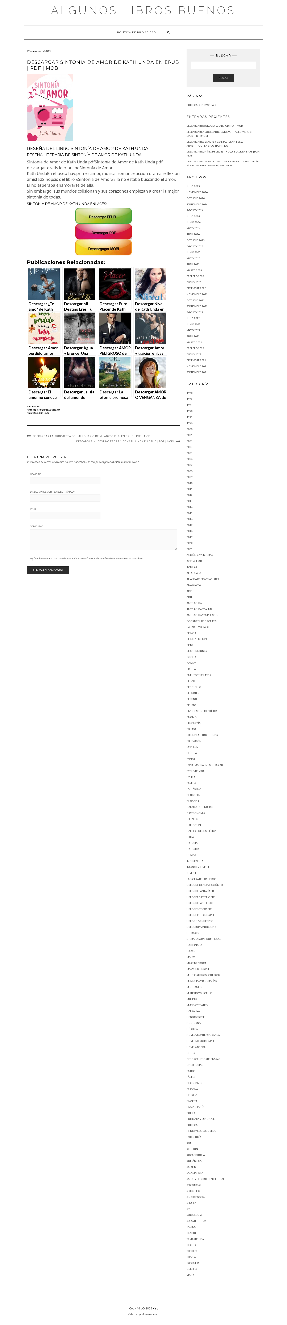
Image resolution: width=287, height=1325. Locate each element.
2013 (189, 500)
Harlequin (194, 825)
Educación (194, 741)
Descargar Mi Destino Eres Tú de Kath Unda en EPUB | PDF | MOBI (125, 441)
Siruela (191, 1202)
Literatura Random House (204, 938)
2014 (189, 507)
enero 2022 (194, 354)
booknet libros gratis (201, 621)
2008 (189, 471)
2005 (189, 453)
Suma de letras (196, 1220)
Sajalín (191, 1167)
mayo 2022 (193, 330)
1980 (189, 392)
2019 (189, 537)
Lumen (191, 951)
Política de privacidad (136, 32)
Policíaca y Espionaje (201, 1118)
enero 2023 (194, 282)
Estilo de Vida (195, 771)
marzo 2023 (194, 270)
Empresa (192, 746)
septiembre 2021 (197, 372)
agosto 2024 (195, 210)
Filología (193, 795)
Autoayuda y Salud (199, 609)
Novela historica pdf (201, 1040)
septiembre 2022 (197, 306)
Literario (193, 933)
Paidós (191, 1071)
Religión (192, 1148)
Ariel (190, 591)
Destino (192, 699)
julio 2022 (193, 318)
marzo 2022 (194, 342)
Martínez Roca (196, 963)
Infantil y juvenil (198, 867)
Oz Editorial (195, 1064)
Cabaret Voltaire (198, 626)
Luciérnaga (194, 944)
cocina (191, 657)
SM (188, 1209)
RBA (189, 1143)
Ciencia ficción (197, 638)
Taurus (191, 1226)
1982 (189, 399)
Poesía (191, 1113)
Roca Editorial (196, 1155)
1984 (189, 404)
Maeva (191, 956)
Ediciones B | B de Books (202, 734)
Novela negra (196, 1047)
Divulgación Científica (202, 710)
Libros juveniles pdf (200, 921)
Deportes (193, 692)
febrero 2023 (195, 276)
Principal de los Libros (201, 1130)
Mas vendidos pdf (198, 968)
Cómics (191, 663)
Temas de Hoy (195, 1239)
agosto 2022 (195, 312)
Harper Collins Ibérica (201, 830)
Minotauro (194, 986)
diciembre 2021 (196, 360)
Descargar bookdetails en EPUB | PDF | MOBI (215, 125)
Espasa (191, 759)
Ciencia (191, 633)
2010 (189, 483)
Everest (192, 776)
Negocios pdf (196, 1017)
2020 (189, 542)
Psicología (194, 1136)
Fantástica (194, 788)
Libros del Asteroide (200, 902)
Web (33, 508)
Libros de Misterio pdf (201, 897)
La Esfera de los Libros (201, 879)
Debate (191, 680)
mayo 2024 (193, 228)
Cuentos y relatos (199, 675)
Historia (192, 842)
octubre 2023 (196, 240)
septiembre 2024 (197, 204)
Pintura (192, 1094)
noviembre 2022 (197, 294)
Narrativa (193, 1010)
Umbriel (192, 1268)
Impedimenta (195, 860)
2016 (189, 519)
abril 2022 (193, 336)
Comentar (36, 526)
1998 (189, 423)
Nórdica (192, 1029)
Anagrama (194, 584)
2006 (189, 458)
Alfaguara (194, 572)
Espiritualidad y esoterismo (205, 764)
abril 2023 (193, 264)
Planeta (192, 1101)
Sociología (194, 1214)
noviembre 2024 (197, 192)
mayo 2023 (193, 258)
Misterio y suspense (199, 993)
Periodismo (194, 1082)
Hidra (190, 837)
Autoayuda (194, 603)
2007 (189, 465)
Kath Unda (43, 412)
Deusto (191, 705)
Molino (192, 998)
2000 (189, 429)
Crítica (191, 668)
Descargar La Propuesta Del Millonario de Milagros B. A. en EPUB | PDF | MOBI (92, 436)
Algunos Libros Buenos (143, 10)
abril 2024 (193, 234)
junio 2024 (193, 222)
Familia (191, 783)
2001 (189, 434)
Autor (37, 406)
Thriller (192, 1251)
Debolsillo (194, 687)
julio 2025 (193, 186)
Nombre (36, 474)
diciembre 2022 (196, 288)
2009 (189, 476)
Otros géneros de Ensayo (203, 1059)
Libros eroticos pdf (51, 409)
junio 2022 (193, 324)
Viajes (190, 1274)
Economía (193, 722)
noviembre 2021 (197, 366)
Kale (155, 1308)
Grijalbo (192, 818)
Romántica (194, 1160)
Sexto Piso (193, 1190)
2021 (189, 549)
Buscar (223, 77)
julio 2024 (193, 216)
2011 (189, 488)
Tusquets (193, 1263)
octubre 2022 (196, 300)
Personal (193, 1089)
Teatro (191, 1232)
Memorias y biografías (202, 980)
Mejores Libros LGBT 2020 (203, 975)
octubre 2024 (196, 198)
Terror (191, 1244)
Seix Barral (194, 1185)
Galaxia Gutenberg (200, 806)
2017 (189, 525)
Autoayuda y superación (203, 614)
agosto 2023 (195, 246)
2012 (189, 495)
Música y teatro (197, 1005)
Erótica (192, 753)
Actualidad (194, 561)
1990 (189, 411)
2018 (189, 530)
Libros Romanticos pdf (202, 926)
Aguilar (192, 567)
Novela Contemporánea (203, 1034)
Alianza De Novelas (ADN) (203, 579)
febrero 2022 (195, 348)
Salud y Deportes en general (205, 1178)
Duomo (192, 717)
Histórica (193, 848)
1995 (189, 417)
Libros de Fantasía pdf (201, 891)
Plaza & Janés (195, 1106)
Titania (191, 1256)
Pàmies (191, 1076)
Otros (191, 1052)
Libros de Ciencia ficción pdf (205, 884)
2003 (189, 441)
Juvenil (191, 872)
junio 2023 (193, 252)
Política (192, 1125)
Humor (191, 855)
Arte (190, 596)
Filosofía (193, 801)
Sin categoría (196, 1197)
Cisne (190, 645)
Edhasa (191, 729)
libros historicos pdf (201, 914)
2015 (189, 513)
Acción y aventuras (200, 554)
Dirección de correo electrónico (52, 491)
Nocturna (194, 1022)
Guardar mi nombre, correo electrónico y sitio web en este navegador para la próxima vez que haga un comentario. (89, 558)
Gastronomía (196, 813)
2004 (189, 446)
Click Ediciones (197, 650)
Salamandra (195, 1172)
